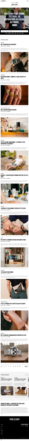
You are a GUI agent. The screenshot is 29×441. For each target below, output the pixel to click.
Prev (26, 375)
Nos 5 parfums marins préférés (8, 110)
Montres (22, 33)
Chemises (13, 33)
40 (19, 366)
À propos (2, 424)
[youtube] (16, 2)
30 (17, 366)
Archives (2, 431)
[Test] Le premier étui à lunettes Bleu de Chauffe (13, 304)
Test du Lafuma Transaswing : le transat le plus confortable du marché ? (13, 143)
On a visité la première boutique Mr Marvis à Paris (13, 240)
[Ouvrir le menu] (27, 1)
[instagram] (12, 2)
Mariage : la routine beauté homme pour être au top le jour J (14, 176)
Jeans (17, 33)
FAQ (1, 428)
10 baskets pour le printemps (6, 379)
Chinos (20, 33)
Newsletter (3, 1)
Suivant (26, 366)
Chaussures (9, 33)
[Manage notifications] (1, 439)
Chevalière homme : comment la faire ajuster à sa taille (13, 77)
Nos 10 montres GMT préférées (8, 44)
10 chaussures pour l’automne (20, 379)
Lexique (2, 433)
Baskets (6, 33)
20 (15, 366)
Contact (2, 426)
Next (27, 375)
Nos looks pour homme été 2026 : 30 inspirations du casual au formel (14, 18)
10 (13, 366)
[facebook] (11, 2)
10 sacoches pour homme (7, 272)
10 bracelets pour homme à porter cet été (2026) (13, 208)
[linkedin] (17, 2)
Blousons (15, 33)
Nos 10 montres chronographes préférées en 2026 (13, 335)
